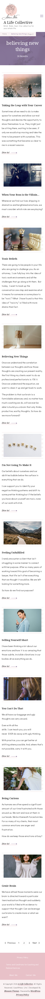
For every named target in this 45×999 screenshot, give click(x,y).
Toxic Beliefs (9, 258)
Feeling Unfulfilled (13, 552)
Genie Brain (9, 885)
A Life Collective (18, 22)
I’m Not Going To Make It (16, 465)
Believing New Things (15, 356)
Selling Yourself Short (15, 640)
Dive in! (6, 152)
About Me (13, 975)
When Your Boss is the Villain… (20, 194)
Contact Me (31, 975)
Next (35, 942)
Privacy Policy (22, 957)
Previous (11, 942)
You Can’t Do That (12, 708)
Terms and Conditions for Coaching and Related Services (22, 966)
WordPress (35, 991)
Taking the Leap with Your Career (22, 105)
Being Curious (10, 798)
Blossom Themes (11, 991)
